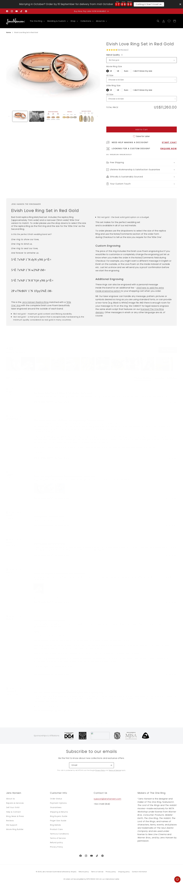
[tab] (142, 378)
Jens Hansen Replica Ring (35, 302)
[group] (19, 348)
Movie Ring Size (114, 66)
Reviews (10, 820)
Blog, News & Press (15, 816)
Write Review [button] (167, 350)
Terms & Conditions (59, 834)
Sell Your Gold (12, 807)
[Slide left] (9, 116)
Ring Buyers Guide (58, 816)
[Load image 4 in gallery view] (69, 116)
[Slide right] (97, 116)
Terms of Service (115, 770)
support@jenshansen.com (107, 798)
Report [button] (60, 402)
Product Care (56, 829)
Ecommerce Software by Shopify (64, 872)
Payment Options (58, 803)
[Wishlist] (169, 21)
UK (118, 71)
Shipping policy (124, 872)
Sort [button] (8, 378)
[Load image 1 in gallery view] (20, 116)
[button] (37, 21)
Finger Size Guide (58, 820)
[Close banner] (180, 4)
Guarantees (55, 807)
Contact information (139, 872)
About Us (10, 798)
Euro (126, 71)
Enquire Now (168, 148)
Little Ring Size (113, 85)
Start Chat (169, 142)
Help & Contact (13, 812)
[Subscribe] (111, 765)
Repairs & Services (15, 803)
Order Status (56, 798)
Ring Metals (55, 825)
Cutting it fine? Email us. (149, 4)
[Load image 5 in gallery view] (86, 116)
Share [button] (66, 402)
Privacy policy (111, 872)
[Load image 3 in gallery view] (53, 116)
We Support (11, 825)
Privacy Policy (100, 770)
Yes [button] (55, 402)
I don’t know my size (142, 71)
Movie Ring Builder (15, 829)
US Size (109, 75)
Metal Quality (114, 54)
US (111, 71)
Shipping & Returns (59, 812)
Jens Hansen (47, 872)
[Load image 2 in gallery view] (36, 116)
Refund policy (56, 842)
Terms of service (97, 872)
